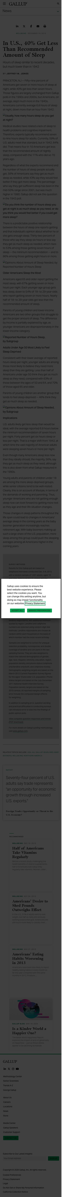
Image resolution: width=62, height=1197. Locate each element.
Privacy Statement (35, 603)
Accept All (17, 610)
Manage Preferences (39, 610)
